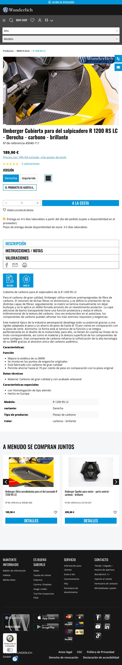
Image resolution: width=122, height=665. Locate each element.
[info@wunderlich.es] (118, 67)
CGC (79, 652)
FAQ (66, 583)
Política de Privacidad (100, 652)
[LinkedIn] (107, 626)
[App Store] (46, 617)
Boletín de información (14, 570)
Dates (36, 570)
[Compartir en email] (15, 265)
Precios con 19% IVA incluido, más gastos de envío (34, 157)
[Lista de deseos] (32, 20)
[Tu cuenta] (39, 20)
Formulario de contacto (106, 583)
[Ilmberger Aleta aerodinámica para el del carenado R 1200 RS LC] (31, 472)
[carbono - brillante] (48, 178)
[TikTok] (97, 636)
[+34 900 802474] (118, 58)
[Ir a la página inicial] (18, 9)
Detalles (31, 520)
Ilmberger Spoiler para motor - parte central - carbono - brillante (87, 493)
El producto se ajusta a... (20, 187)
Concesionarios (71, 579)
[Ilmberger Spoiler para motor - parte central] (91, 472)
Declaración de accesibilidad (101, 657)
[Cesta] (119, 20)
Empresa (37, 579)
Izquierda (29, 178)
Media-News (9, 579)
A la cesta (80, 203)
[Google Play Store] (46, 626)
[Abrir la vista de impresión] (24, 265)
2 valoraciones (30, 163)
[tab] (61, 243)
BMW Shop (21, 20)
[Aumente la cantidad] (38, 203)
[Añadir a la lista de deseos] (55, 512)
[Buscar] (11, 20)
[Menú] (4, 20)
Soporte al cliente (103, 579)
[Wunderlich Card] (16, 622)
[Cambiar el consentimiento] (15, 658)
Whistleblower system (105, 588)
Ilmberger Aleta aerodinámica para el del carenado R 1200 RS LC (31, 493)
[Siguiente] (116, 482)
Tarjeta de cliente (42, 575)
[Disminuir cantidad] (6, 203)
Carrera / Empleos (42, 584)
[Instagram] (107, 617)
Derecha (11, 178)
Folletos (7, 575)
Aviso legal (65, 652)
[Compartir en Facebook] (7, 265)
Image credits (40, 589)
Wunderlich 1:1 (102, 574)
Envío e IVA (69, 574)
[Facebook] (97, 617)
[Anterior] (6, 482)
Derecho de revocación (63, 657)
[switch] (10, 650)
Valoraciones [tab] (17, 258)
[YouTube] (97, 626)
